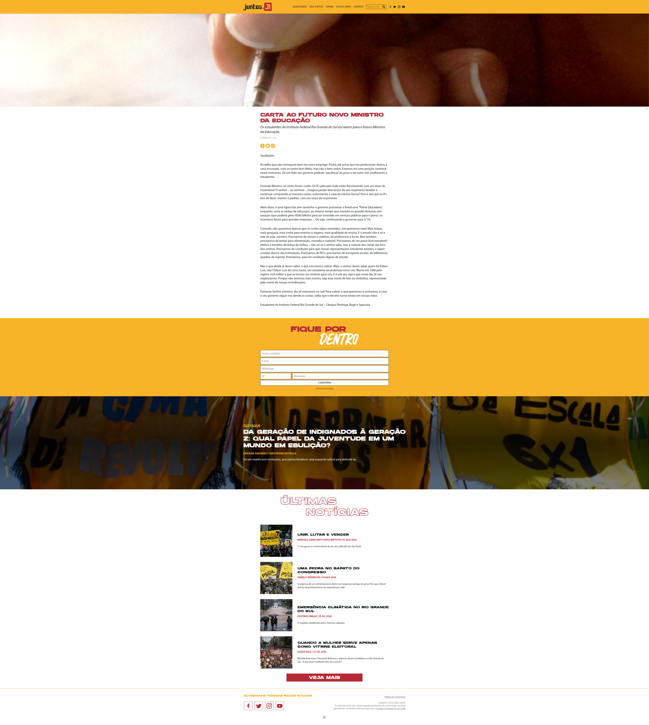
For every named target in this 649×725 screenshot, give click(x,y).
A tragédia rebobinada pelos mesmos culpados (321, 623)
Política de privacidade (324, 388)
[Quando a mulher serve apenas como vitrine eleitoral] (278, 652)
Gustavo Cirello (307, 616)
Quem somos (300, 7)
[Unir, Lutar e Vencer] (278, 541)
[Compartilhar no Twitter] (268, 146)
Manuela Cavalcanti (309, 540)
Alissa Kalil (304, 652)
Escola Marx (343, 7)
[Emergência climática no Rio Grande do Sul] (278, 615)
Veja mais (324, 678)
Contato (358, 7)
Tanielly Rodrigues (308, 577)
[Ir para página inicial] (257, 10)
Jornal (330, 7)
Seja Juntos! (316, 7)
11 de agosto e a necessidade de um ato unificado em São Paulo (329, 546)
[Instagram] (399, 7)
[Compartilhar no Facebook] (262, 146)
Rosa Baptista (332, 540)
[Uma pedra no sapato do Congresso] (278, 578)
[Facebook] (390, 7)
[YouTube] (403, 7)
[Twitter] (395, 7)
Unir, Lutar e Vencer (323, 535)
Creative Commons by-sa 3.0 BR (390, 709)
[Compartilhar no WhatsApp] (273, 146)
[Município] (340, 376)
